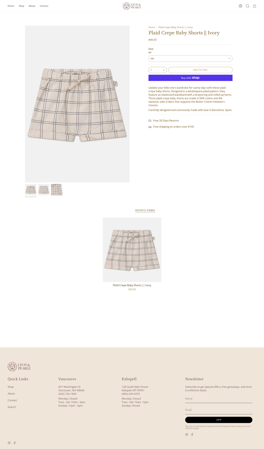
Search (12, 407)
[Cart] (254, 6)
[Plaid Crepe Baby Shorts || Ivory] (132, 250)
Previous (25, 104)
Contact (12, 400)
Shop (11, 387)
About (11, 393)
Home (151, 27)
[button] (21, 6)
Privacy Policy (235, 426)
